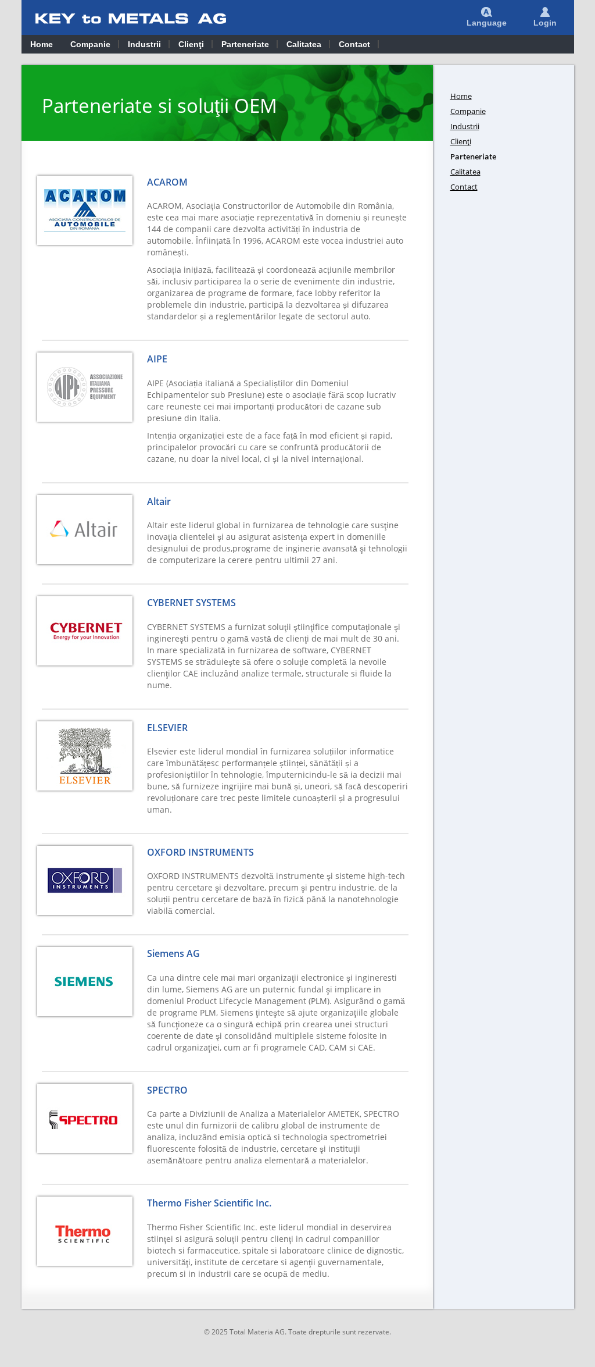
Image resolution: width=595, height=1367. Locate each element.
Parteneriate (245, 44)
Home (41, 44)
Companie (90, 44)
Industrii (144, 44)
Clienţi (191, 44)
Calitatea (303, 44)
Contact (354, 44)
